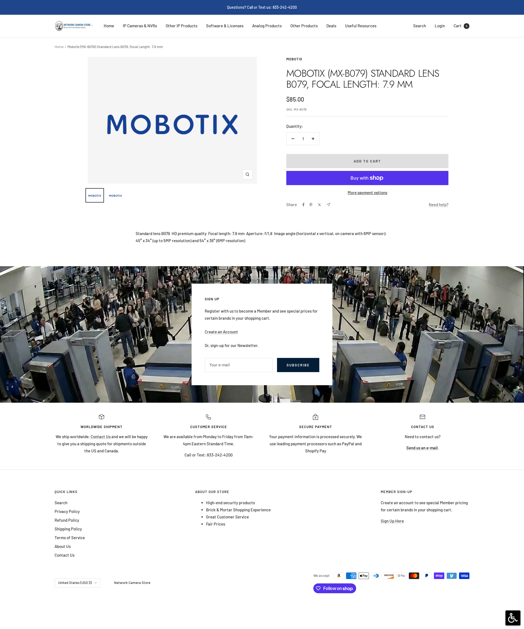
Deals (331, 25)
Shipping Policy (68, 528)
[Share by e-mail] (328, 204)
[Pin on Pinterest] (310, 205)
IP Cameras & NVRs (140, 25)
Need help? (438, 204)
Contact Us (101, 436)
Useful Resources (360, 25)
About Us (63, 546)
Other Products (304, 25)
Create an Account (221, 331)
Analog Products (267, 25)
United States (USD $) (75, 582)
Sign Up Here (392, 520)
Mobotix (294, 59)
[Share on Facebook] (303, 205)
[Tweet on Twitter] (319, 205)
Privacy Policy (67, 511)
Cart (460, 25)
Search (419, 25)
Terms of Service (70, 537)
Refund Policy (67, 520)
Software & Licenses (224, 25)
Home (109, 25)
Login (440, 25)
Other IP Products (181, 25)
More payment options (367, 192)
